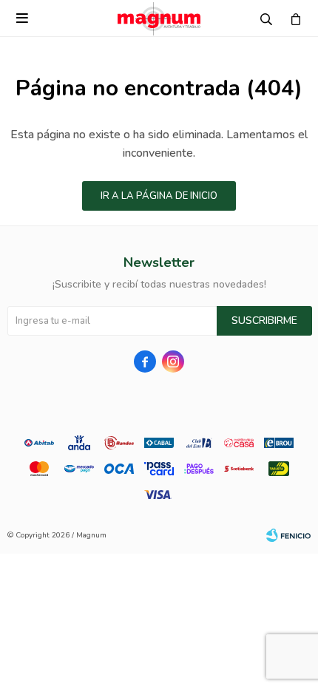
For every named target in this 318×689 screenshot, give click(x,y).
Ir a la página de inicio (159, 196)
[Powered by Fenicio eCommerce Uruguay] (288, 535)
